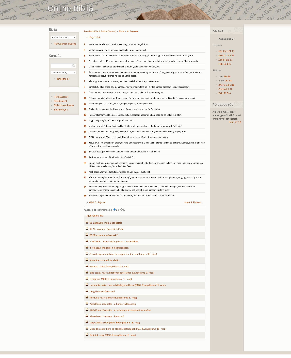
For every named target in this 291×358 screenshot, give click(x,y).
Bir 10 (227, 76)
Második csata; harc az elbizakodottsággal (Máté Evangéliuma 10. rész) (128, 329)
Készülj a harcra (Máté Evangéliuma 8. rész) (113, 297)
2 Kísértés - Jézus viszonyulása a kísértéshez (114, 241)
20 (85, 157)
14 (85, 120)
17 (85, 137)
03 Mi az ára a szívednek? (104, 235)
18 (85, 142)
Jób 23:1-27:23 (226, 51)
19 (85, 151)
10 (85, 98)
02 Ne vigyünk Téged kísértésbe (107, 229)
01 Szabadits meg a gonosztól (106, 223)
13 (85, 114)
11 (85, 103)
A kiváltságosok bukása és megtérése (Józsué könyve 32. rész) (123, 254)
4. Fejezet (132, 31)
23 (85, 177)
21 (85, 163)
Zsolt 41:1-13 (225, 60)
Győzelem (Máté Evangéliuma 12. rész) (111, 279)
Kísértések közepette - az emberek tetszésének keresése (120, 310)
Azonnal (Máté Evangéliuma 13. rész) (109, 266)
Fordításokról (61, 97)
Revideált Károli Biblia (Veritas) (100, 31)
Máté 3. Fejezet (97, 202)
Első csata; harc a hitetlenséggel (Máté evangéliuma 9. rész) (122, 272)
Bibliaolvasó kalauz (64, 105)
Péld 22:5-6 (224, 64)
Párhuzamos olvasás (65, 43)
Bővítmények (61, 109)
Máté (121, 31)
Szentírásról (60, 101)
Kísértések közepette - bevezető (107, 316)
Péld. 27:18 (235, 122)
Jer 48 (228, 80)
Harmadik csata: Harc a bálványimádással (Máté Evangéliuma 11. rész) (128, 285)
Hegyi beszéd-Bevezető (102, 291)
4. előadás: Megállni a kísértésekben (109, 248)
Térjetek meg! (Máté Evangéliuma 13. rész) (113, 335)
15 (85, 126)
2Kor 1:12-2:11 (226, 55)
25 (85, 195)
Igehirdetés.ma (95, 215)
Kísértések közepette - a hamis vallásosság (113, 304)
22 (85, 171)
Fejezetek (95, 37)
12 (85, 109)
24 (85, 186)
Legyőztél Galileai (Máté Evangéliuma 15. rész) (115, 322)
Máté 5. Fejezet (192, 202)
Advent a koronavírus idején (104, 260)
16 (85, 131)
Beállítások (63, 78)
